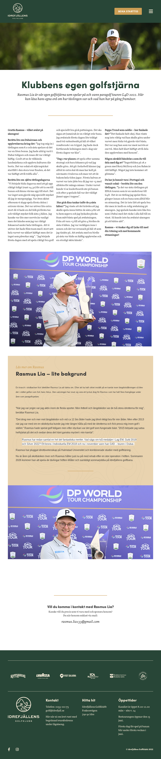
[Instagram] (17, 749)
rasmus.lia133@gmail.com (80, 622)
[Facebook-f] (9, 749)
